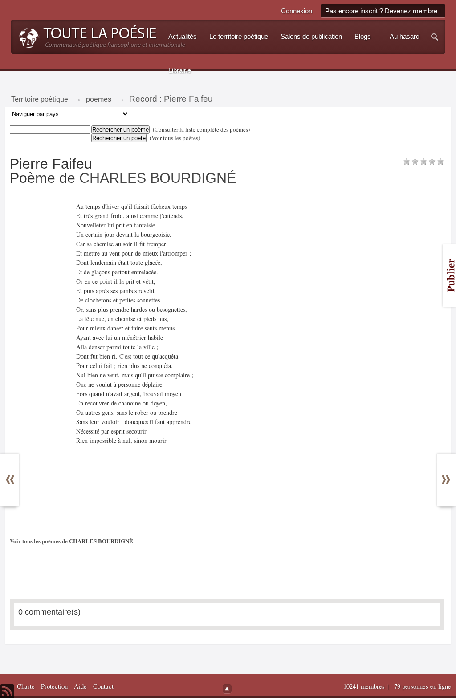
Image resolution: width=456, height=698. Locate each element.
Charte (26, 686)
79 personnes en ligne (422, 686)
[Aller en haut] (227, 688)
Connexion (296, 11)
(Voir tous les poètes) (175, 138)
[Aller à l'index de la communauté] (99, 36)
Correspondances (16, 471)
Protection (54, 686)
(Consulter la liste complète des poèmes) (201, 129)
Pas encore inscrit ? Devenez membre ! (383, 11)
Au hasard (404, 36)
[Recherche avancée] (435, 37)
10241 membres (365, 686)
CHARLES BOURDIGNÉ (157, 178)
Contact (103, 686)
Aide (80, 686)
